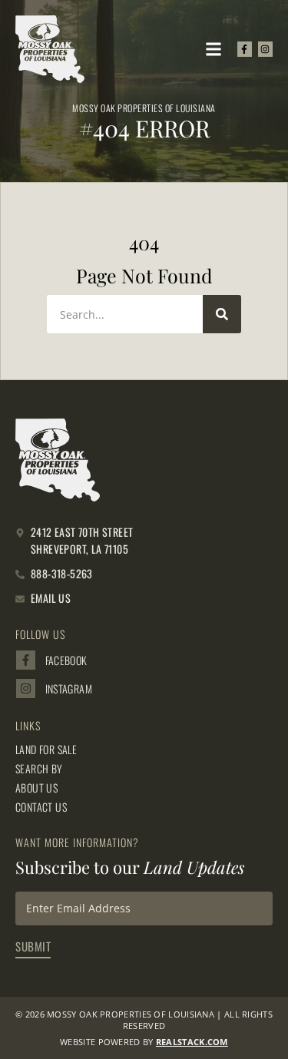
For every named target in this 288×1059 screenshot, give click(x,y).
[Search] (222, 314)
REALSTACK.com (192, 1041)
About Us (36, 788)
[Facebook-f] (244, 48)
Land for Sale (46, 749)
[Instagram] (265, 48)
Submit (33, 946)
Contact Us (41, 807)
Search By (39, 768)
